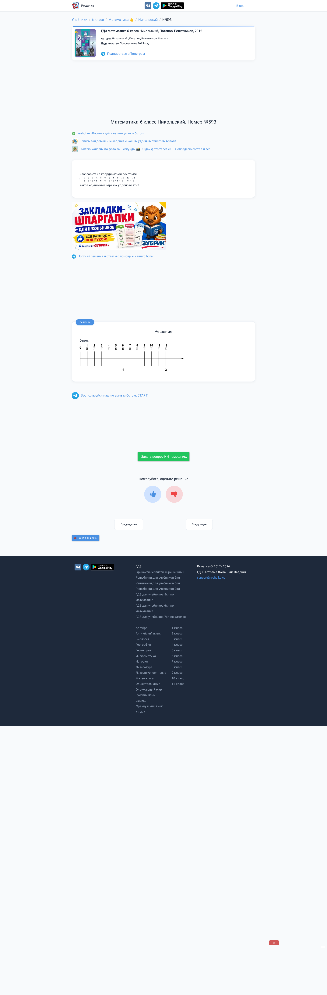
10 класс (178, 678)
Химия (140, 712)
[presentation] (107, 179)
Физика (141, 700)
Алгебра (141, 628)
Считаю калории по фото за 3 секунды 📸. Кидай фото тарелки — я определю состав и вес (145, 149)
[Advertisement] (297, 968)
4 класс (177, 644)
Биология (142, 639)
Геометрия (143, 650)
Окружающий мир (149, 689)
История (142, 661)
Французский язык (149, 706)
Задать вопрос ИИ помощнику (164, 456)
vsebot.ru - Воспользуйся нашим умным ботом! (110, 133)
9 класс (177, 672)
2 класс (177, 633)
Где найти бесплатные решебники (160, 572)
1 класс (177, 628)
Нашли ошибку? (87, 537)
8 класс (177, 667)
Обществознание (148, 684)
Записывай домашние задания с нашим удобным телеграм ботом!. (128, 141)
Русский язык (145, 695)
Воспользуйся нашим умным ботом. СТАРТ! (114, 395)
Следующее (199, 524)
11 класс (178, 684)
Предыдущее (129, 524)
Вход (240, 6)
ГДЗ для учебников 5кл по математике (155, 597)
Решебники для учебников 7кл (158, 589)
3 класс (177, 639)
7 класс (177, 661)
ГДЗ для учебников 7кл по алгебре (161, 617)
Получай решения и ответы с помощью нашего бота (115, 256)
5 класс (177, 650)
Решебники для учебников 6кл (158, 583)
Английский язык (148, 633)
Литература (144, 667)
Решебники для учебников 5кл (158, 577)
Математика (145, 678)
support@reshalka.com (212, 577)
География (143, 644)
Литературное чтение (151, 672)
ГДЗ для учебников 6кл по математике (155, 608)
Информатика (146, 656)
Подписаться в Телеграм (126, 54)
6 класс (177, 656)
